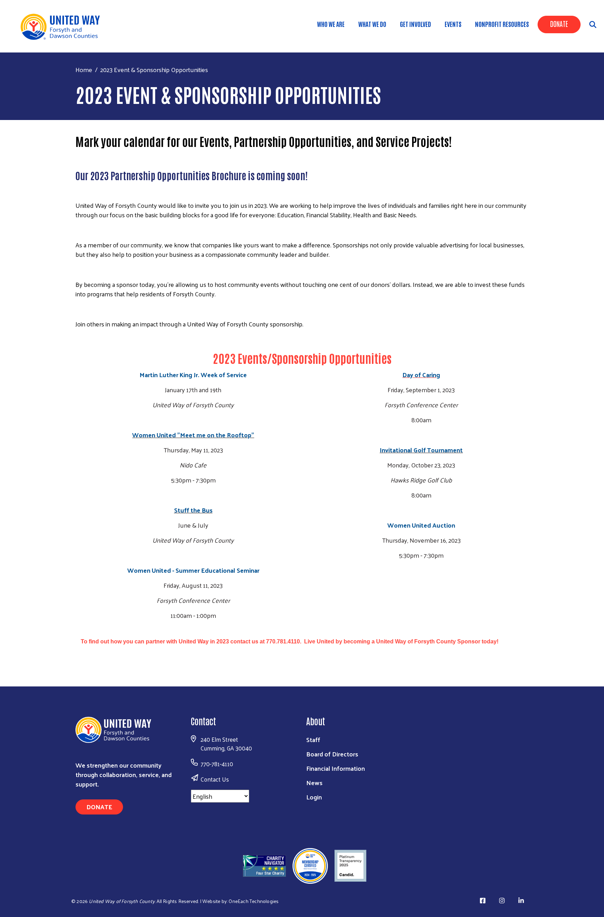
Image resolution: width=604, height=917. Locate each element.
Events (453, 24)
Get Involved (415, 24)
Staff (313, 739)
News (314, 782)
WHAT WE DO (372, 24)
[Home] (63, 26)
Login (314, 796)
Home (84, 69)
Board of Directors (332, 753)
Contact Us (215, 779)
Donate (559, 23)
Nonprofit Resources (502, 24)
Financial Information (335, 768)
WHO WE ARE (331, 24)
